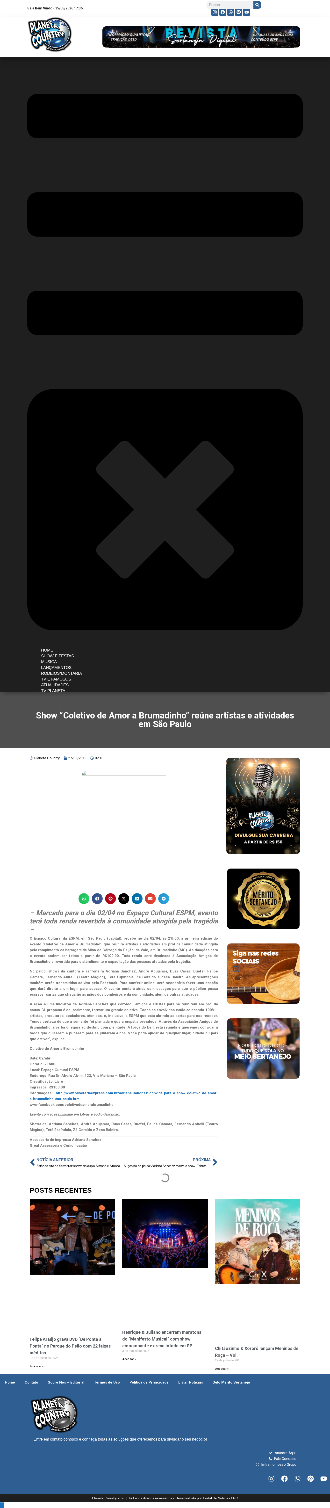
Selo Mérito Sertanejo (231, 1382)
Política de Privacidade (149, 1382)
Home (10, 1382)
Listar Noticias (190, 1382)
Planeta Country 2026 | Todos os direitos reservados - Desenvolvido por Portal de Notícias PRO (165, 1498)
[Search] (257, 5)
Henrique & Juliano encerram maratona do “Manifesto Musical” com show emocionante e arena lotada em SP (161, 1339)
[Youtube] (246, 12)
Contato (31, 1382)
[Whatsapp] (230, 12)
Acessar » (36, 1366)
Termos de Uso (107, 1382)
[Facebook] (222, 12)
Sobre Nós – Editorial (66, 1382)
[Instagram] (214, 12)
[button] (84, 898)
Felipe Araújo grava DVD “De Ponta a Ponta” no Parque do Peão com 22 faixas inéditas (70, 1346)
